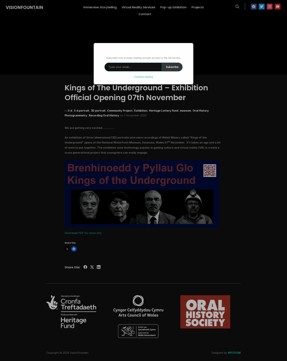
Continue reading (143, 76)
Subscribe (172, 67)
